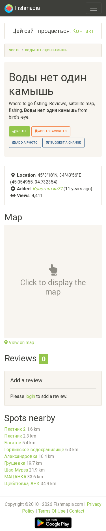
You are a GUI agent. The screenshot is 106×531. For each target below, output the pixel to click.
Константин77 (47, 188)
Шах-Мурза (16, 470)
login (30, 396)
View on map (21, 342)
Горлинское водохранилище (34, 449)
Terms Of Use (52, 511)
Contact (76, 511)
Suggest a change (65, 142)
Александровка (20, 456)
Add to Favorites (52, 131)
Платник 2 (15, 429)
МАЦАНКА (15, 476)
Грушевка (14, 463)
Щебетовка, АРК (22, 483)
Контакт (83, 30)
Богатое (12, 442)
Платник (13, 436)
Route (21, 131)
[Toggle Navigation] (93, 8)
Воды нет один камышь (46, 50)
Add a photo (27, 142)
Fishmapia (26, 8)
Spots (14, 50)
